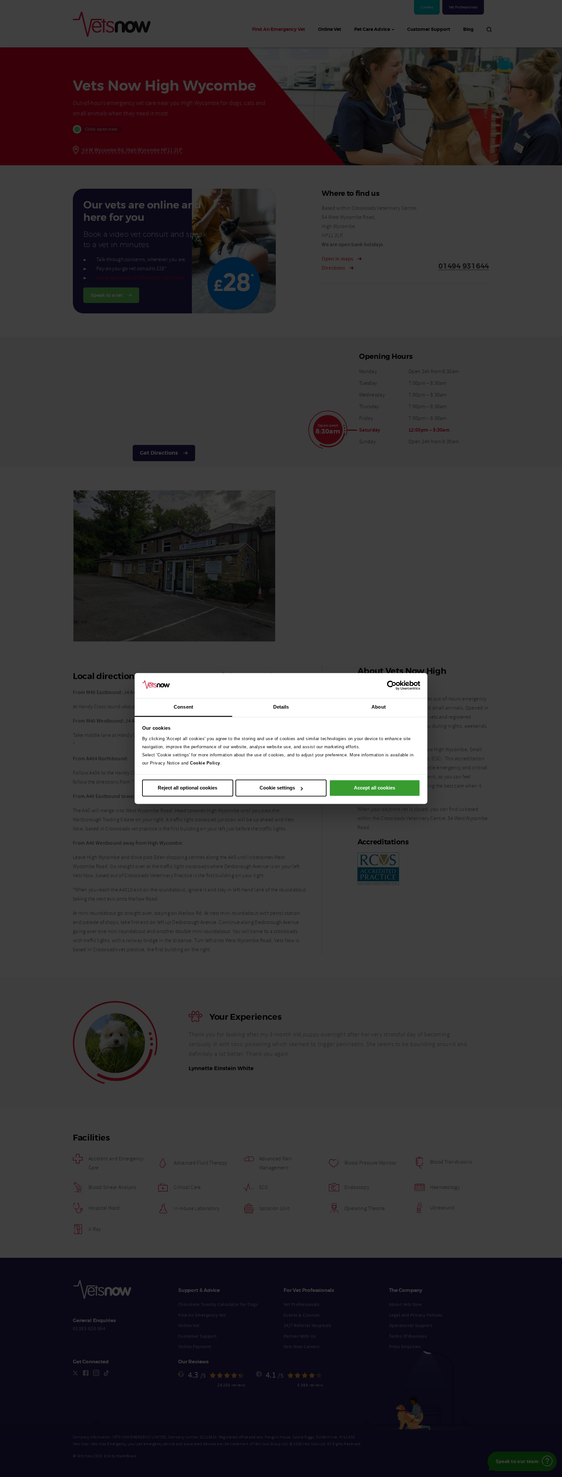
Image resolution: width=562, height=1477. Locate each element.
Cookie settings (277, 788)
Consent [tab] (183, 707)
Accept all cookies (374, 788)
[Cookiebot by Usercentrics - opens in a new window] (391, 685)
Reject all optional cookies (187, 788)
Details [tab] (281, 707)
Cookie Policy (205, 763)
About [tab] (378, 707)
